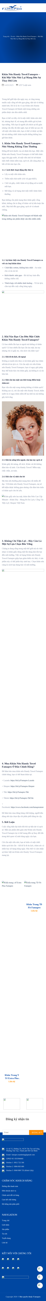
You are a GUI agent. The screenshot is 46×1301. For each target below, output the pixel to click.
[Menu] (42, 8)
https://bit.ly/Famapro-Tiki (18, 792)
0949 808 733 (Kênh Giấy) (24, 1170)
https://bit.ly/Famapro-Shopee (22, 786)
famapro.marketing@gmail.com (23, 1155)
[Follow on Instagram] (8, 1260)
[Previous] (4, 1105)
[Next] (42, 1105)
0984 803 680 (19, 1166)
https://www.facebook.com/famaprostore (27, 807)
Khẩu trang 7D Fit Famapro (34, 906)
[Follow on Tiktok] (18, 1269)
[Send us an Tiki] (13, 1269)
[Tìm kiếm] (38, 7)
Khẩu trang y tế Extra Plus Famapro (12, 1077)
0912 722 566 (19, 1163)
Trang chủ (6, 36)
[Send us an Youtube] (13, 1260)
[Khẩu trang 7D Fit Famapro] (34, 891)
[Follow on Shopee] (8, 1269)
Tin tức (13, 36)
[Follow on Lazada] (3, 1269)
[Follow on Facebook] (3, 1260)
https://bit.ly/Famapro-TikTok (21, 798)
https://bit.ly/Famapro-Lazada (22, 780)
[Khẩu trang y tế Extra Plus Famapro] (12, 976)
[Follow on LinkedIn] (18, 1260)
